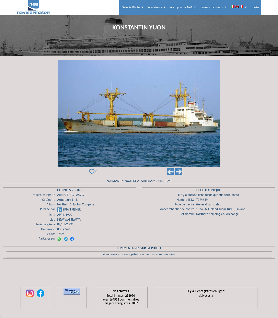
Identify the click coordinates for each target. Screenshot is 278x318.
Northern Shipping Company (75, 204)
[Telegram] (66, 239)
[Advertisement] (139, 274)
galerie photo (131, 7)
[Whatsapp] (59, 239)
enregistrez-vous (212, 7)
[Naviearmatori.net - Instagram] (30, 297)
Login (255, 7)
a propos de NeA (181, 7)
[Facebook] (72, 239)
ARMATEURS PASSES (70, 195)
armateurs (155, 7)
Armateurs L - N (67, 200)
